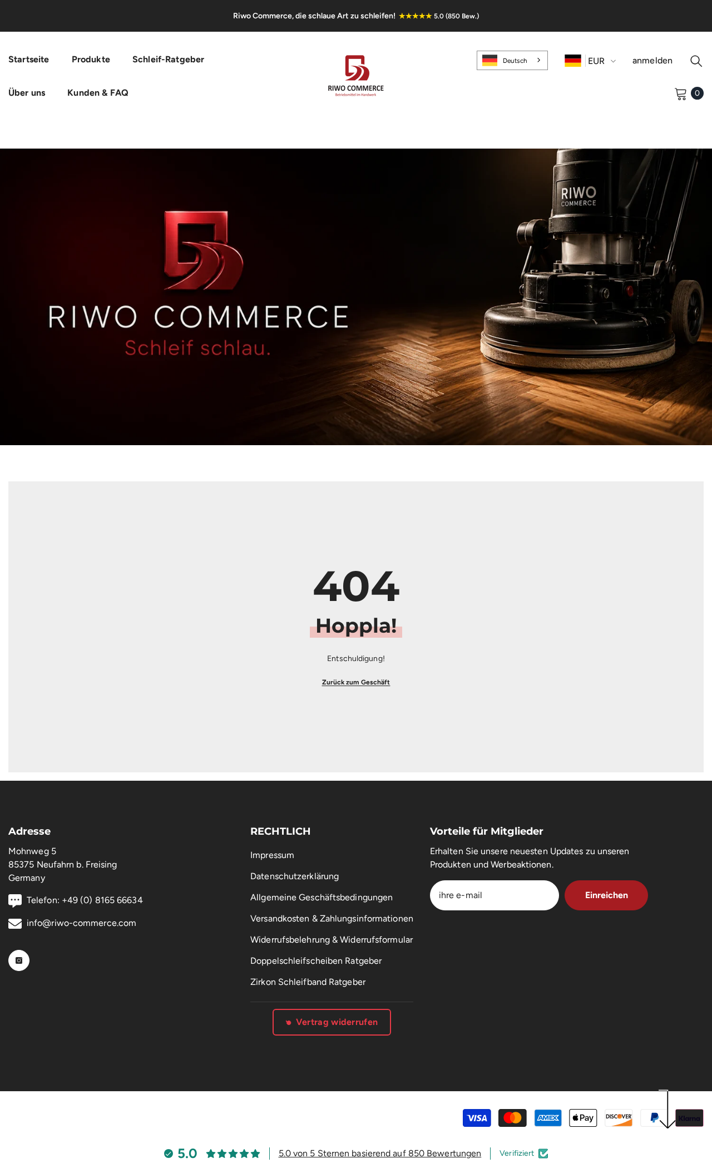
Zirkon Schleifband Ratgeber (307, 982)
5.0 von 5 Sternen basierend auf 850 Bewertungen (380, 1153)
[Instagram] (18, 960)
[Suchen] (696, 60)
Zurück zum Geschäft (356, 682)
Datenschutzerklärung (294, 876)
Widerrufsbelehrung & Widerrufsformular (331, 939)
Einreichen (606, 895)
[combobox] (512, 60)
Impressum (272, 855)
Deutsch (515, 61)
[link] (356, 297)
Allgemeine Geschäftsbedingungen (321, 897)
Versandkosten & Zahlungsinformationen (331, 918)
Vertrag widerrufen (337, 1022)
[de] (573, 60)
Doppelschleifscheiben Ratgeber (316, 960)
